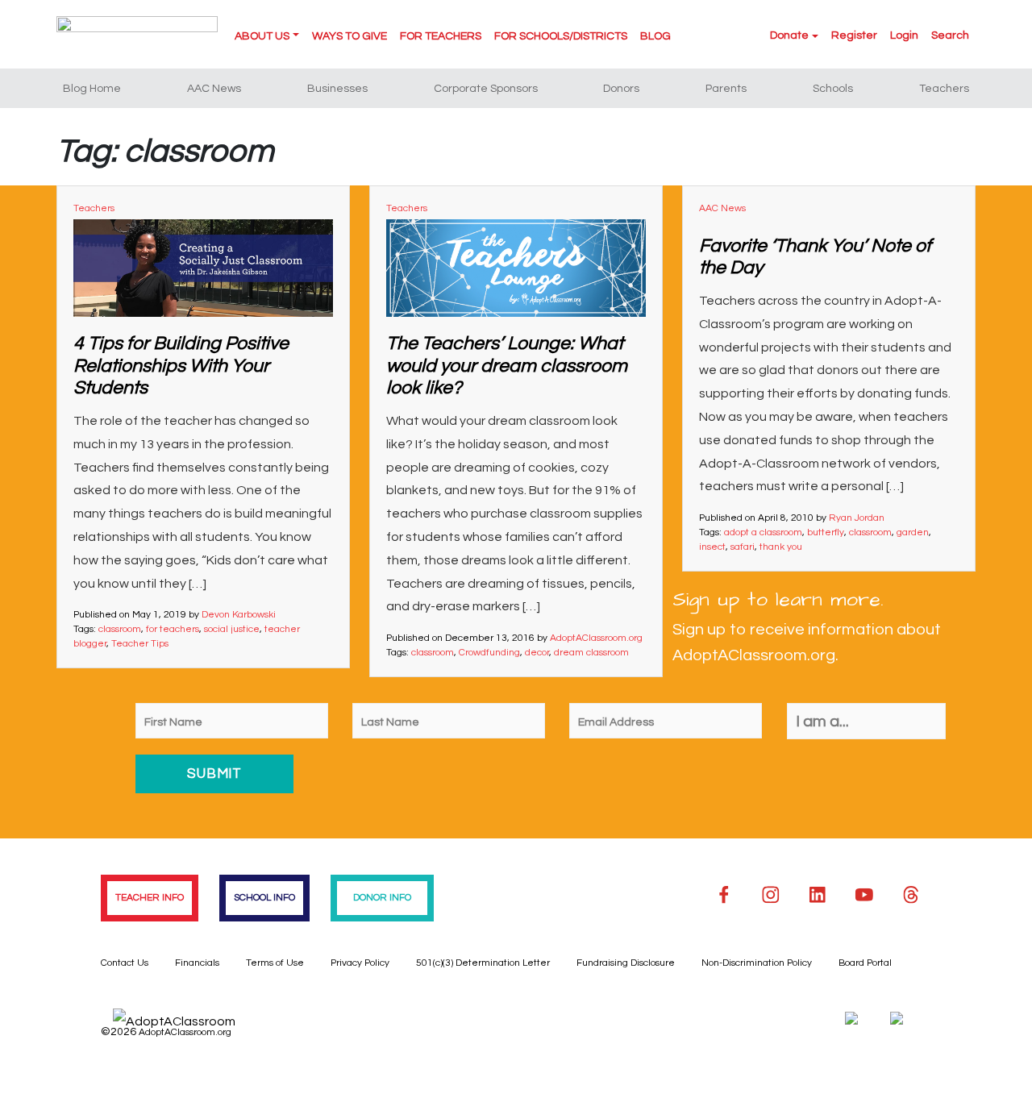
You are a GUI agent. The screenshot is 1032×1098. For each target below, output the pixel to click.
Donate (789, 35)
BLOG (655, 36)
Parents (726, 88)
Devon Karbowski (239, 614)
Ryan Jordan (856, 518)
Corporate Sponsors (486, 88)
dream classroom (591, 652)
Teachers (944, 88)
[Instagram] (771, 895)
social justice (232, 629)
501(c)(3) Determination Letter (483, 963)
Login (904, 35)
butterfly (825, 532)
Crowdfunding (489, 652)
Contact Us (124, 963)
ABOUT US (262, 36)
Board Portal (865, 963)
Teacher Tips (140, 643)
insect (712, 547)
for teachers (172, 629)
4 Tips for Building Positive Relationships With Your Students (181, 365)
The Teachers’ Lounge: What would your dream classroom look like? (506, 365)
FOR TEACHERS (440, 36)
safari (742, 547)
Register (854, 35)
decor (537, 652)
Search (950, 35)
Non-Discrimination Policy (756, 963)
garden (913, 532)
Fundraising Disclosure (625, 963)
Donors (621, 88)
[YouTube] (864, 895)
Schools (833, 88)
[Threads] (911, 895)
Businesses (337, 88)
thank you (780, 547)
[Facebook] (724, 895)
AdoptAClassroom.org (596, 638)
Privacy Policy (360, 963)
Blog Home (92, 88)
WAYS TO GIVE (349, 36)
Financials (197, 963)
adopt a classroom (763, 532)
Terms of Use (275, 963)
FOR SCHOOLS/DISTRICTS (560, 36)
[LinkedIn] (817, 895)
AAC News (214, 88)
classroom (119, 629)
